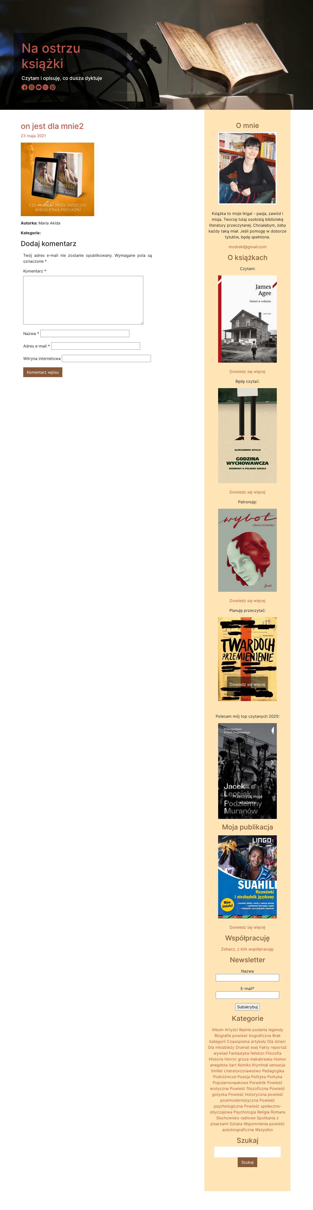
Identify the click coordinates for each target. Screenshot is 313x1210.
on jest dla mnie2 (52, 126)
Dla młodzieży (221, 1047)
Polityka (258, 1076)
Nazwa (31, 333)
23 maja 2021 (33, 135)
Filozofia (273, 1053)
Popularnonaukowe (230, 1082)
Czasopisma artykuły (246, 1041)
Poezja (243, 1076)
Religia (263, 1112)
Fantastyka (239, 1053)
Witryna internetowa (42, 358)
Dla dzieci (276, 1041)
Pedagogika (273, 1070)
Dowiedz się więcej (247, 371)
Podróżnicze (224, 1076)
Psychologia (245, 1112)
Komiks (244, 1064)
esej (254, 1047)
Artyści (231, 1029)
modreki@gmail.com (248, 246)
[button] (222, 656)
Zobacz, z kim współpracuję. (247, 949)
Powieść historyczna (247, 1094)
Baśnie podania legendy (261, 1029)
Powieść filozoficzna (249, 1088)
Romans (278, 1112)
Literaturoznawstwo (242, 1070)
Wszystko (264, 1129)
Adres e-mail (36, 346)
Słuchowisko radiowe (236, 1117)
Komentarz (34, 271)
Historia (216, 1059)
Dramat (242, 1047)
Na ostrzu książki (51, 55)
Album (218, 1029)
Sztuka (236, 1123)
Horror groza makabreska (248, 1059)
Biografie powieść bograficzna (242, 1035)
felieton (257, 1053)
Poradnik (257, 1082)
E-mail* (247, 988)
